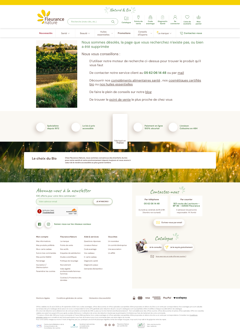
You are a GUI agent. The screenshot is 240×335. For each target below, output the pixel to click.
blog (148, 92)
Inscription (40, 265)
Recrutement (65, 265)
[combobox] (93, 21)
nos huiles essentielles (116, 84)
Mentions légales (43, 298)
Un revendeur (113, 241)
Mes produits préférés (45, 245)
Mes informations (43, 241)
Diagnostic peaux (91, 265)
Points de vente (66, 245)
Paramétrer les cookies (45, 271)
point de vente (120, 99)
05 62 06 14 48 (155, 73)
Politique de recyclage (69, 261)
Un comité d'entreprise (117, 245)
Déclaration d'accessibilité (100, 298)
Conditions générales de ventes (69, 298)
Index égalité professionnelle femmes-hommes (70, 271)
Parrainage (40, 261)
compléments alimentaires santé (135, 80)
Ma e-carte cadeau (44, 249)
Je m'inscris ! (102, 201)
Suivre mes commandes (46, 253)
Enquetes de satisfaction (70, 253)
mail (181, 73)
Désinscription (42, 267)
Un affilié (111, 253)
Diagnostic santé (91, 261)
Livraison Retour (91, 245)
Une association (114, 249)
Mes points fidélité (43, 257)
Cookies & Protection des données (70, 278)
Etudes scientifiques (68, 257)
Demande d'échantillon (93, 269)
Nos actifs (64, 249)
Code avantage (90, 249)
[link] (150, 20)
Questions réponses (92, 241)
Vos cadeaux (89, 253)
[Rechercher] (113, 21)
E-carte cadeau (90, 257)
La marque (64, 241)
